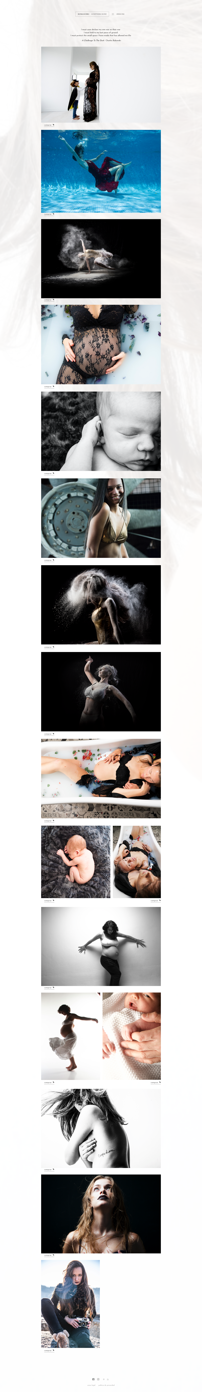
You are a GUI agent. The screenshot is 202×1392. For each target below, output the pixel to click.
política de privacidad (107, 1385)
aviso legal (91, 1385)
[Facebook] (93, 1379)
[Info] (103, 1380)
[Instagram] (98, 1379)
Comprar (48, 125)
